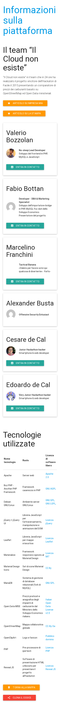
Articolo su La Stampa (24, 113)
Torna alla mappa (21, 687)
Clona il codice (19, 697)
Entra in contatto (25, 167)
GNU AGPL (51, 488)
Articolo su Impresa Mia (25, 103)
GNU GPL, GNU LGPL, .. (51, 503)
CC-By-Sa (50, 626)
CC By (48, 568)
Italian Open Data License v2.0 (49, 606)
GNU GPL (50, 583)
